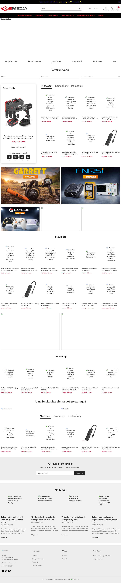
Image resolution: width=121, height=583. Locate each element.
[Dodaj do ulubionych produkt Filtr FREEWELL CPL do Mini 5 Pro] (97, 363)
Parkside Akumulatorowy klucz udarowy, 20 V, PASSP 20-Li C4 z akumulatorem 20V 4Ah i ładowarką (18, 137)
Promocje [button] (59, 416)
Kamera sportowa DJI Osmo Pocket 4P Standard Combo (109, 304)
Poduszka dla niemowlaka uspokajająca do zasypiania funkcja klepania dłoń (69, 153)
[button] (25, 15)
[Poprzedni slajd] (4, 38)
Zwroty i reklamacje (38, 559)
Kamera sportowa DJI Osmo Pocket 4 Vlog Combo (89, 304)
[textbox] (3, 77)
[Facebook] (3, 571)
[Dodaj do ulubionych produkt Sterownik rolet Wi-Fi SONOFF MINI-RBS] (37, 363)
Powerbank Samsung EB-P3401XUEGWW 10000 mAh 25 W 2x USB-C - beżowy (70, 118)
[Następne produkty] (116, 370)
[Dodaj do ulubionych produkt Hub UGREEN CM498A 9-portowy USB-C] (77, 279)
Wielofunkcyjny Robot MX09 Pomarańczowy (49, 153)
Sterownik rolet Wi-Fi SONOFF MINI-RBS (29, 389)
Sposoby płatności (37, 565)
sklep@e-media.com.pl (8, 563)
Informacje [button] (36, 551)
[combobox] (20, 76)
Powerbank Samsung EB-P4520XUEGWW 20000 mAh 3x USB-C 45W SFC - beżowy (90, 118)
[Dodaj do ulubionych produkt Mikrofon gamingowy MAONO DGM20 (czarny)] (17, 363)
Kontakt (64, 559)
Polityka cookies (97, 559)
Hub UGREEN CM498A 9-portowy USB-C (69, 304)
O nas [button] (64, 551)
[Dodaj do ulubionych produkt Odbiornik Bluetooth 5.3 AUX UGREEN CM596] (77, 363)
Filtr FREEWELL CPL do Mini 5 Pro (90, 389)
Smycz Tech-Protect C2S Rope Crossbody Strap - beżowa (110, 118)
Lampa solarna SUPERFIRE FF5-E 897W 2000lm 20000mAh (50, 389)
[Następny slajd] (117, 38)
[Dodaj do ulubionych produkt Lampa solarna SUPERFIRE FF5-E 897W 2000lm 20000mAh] (57, 363)
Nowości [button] (45, 416)
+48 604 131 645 (7, 566)
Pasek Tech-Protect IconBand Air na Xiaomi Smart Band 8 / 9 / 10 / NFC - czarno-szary (50, 118)
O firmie (64, 556)
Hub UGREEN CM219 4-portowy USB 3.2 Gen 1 (111, 153)
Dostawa (34, 556)
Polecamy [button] (60, 356)
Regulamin (35, 562)
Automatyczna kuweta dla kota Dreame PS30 (90, 153)
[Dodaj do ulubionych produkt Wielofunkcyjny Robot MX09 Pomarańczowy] (57, 127)
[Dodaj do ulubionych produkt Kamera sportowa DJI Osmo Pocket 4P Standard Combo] (118, 279)
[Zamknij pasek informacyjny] (119, 2)
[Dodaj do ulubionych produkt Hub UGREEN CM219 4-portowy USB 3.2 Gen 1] (118, 127)
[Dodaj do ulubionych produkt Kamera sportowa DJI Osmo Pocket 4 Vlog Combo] (97, 279)
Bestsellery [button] (74, 416)
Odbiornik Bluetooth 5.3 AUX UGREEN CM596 (70, 389)
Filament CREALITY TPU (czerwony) (108, 389)
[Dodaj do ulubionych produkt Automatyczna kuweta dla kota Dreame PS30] (97, 127)
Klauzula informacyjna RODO (101, 556)
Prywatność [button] (97, 551)
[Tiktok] (9, 571)
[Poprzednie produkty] (5, 370)
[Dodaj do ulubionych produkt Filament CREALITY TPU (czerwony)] (118, 363)
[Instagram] (6, 571)
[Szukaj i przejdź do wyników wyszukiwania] (80, 8)
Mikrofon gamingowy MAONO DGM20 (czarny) (9, 389)
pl (89, 9)
